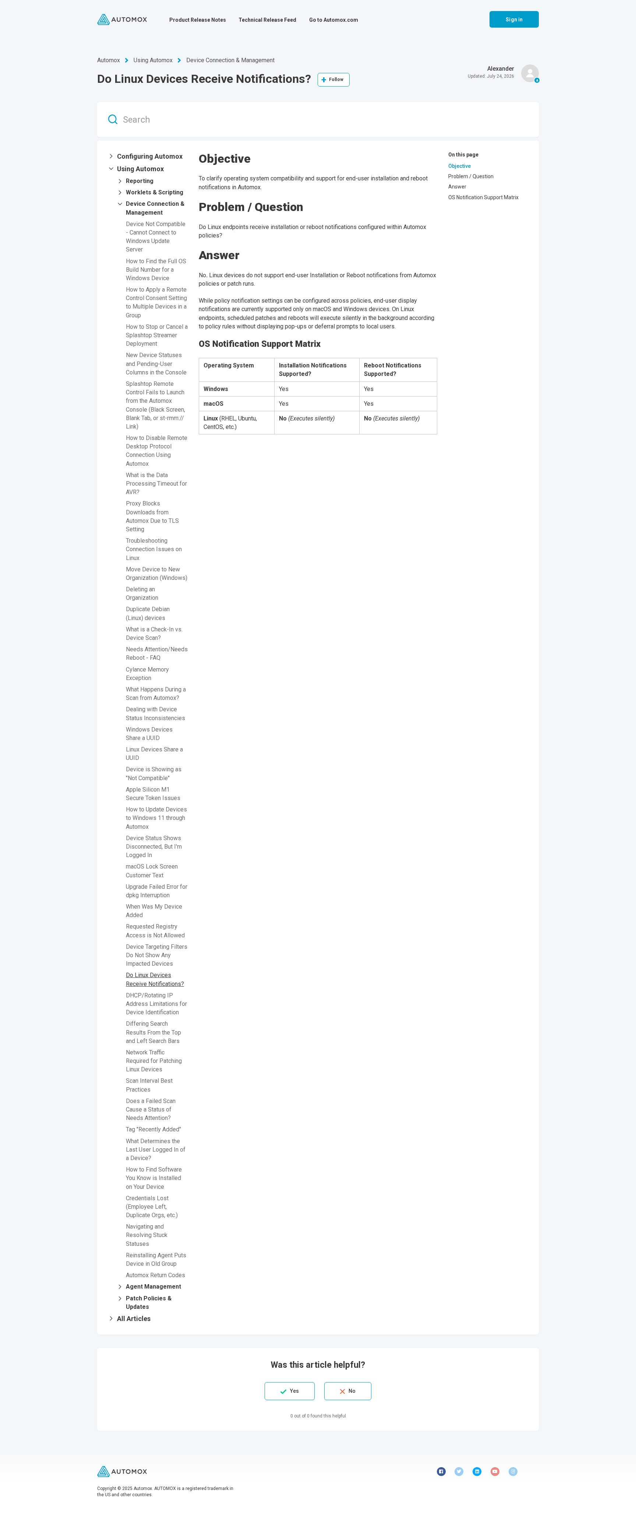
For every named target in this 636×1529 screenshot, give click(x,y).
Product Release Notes (197, 20)
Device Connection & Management (230, 60)
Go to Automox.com (333, 20)
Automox (108, 60)
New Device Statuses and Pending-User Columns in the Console (156, 364)
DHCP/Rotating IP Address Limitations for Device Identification (156, 1004)
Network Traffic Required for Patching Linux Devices (154, 1061)
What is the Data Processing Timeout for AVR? (156, 484)
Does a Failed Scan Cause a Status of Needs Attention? (151, 1109)
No (352, 1391)
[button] (148, 156)
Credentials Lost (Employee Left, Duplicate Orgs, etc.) (152, 1207)
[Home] (122, 19)
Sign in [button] (514, 19)
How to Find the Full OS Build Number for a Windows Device (156, 270)
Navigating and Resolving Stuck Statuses (146, 1235)
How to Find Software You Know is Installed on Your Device (154, 1178)
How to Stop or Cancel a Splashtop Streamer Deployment (157, 335)
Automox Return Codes (155, 1275)
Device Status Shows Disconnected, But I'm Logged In (154, 847)
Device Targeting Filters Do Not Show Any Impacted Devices (156, 955)
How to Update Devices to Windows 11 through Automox (156, 818)
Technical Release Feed (267, 20)
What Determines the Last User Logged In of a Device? (156, 1150)
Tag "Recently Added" (153, 1129)
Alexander (500, 68)
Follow (336, 79)
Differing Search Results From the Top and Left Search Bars (153, 1032)
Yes (294, 1391)
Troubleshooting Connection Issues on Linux (154, 549)
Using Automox (153, 60)
